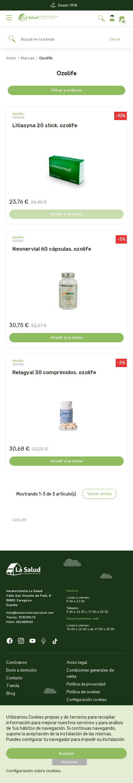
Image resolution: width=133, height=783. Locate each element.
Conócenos (16, 662)
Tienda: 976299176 (20, 617)
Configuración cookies (86, 700)
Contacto (14, 678)
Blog (10, 693)
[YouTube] (32, 642)
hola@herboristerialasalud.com (30, 613)
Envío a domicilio (21, 670)
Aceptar (66, 753)
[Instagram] (21, 642)
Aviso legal (76, 662)
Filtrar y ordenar (66, 90)
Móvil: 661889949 (19, 622)
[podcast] (44, 642)
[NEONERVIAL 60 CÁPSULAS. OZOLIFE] (66, 293)
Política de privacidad (85, 684)
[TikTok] (55, 642)
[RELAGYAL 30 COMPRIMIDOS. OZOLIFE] (66, 416)
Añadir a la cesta (66, 214)
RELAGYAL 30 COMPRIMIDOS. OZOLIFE (54, 372)
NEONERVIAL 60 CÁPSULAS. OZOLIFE (51, 249)
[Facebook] (9, 642)
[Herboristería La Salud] (38, 18)
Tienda (12, 686)
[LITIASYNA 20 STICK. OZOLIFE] (66, 169)
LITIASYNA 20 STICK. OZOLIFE (44, 125)
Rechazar (70, 762)
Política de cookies (83, 692)
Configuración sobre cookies (33, 770)
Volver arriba (99, 493)
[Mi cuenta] (112, 18)
